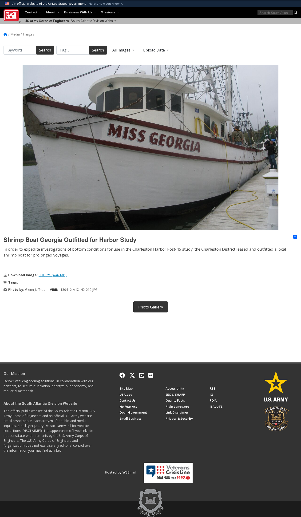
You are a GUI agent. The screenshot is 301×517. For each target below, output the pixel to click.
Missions (108, 12)
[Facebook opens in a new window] (122, 375)
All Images (121, 50)
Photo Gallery (150, 307)
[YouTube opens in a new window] (141, 375)
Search (45, 50)
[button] (106, 3)
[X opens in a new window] (132, 375)
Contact (31, 12)
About (51, 12)
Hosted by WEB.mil (120, 472)
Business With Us (78, 12)
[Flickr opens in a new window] (150, 375)
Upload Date (154, 50)
